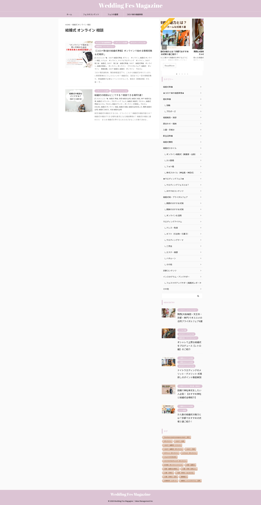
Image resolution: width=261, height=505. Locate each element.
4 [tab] (185, 74)
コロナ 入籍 (180, 441)
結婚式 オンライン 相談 (109, 107)
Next (200, 47)
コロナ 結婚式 (113, 69)
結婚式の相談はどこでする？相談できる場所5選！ (119, 95)
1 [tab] (176, 74)
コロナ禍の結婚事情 (135, 14)
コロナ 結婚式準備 (115, 57)
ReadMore (182, 65)
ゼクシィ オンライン (131, 57)
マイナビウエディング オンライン (131, 60)
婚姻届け (184, 477)
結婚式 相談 (136, 98)
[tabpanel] (182, 45)
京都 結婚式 (191, 465)
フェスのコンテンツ (91, 14)
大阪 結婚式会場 (116, 109)
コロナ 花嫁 (191, 449)
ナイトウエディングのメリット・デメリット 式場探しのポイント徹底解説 (189, 374)
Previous (164, 47)
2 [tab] (179, 74)
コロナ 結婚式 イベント (172, 445)
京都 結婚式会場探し (171, 469)
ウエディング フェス (118, 101)
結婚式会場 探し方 (135, 107)
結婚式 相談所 (132, 101)
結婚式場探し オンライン (107, 66)
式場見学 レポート (170, 481)
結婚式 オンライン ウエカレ (131, 69)
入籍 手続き (168, 473)
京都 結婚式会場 (125, 98)
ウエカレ (142, 101)
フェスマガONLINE (170, 457)
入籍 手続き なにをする (185, 473)
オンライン (167, 441)
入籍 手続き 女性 (170, 477)
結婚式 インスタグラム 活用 (190, 481)
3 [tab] (182, 74)
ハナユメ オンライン (109, 60)
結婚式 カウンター (104, 101)
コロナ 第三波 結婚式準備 (117, 63)
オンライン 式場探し (132, 104)
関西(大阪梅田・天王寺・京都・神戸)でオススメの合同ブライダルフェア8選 (182, 53)
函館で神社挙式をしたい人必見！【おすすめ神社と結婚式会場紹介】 (189, 394)
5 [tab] (187, 74)
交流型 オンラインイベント (173, 465)
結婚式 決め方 (104, 109)
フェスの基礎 (113, 14)
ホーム (69, 14)
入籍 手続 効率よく (189, 469)
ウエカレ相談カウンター (115, 104)
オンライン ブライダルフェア (129, 66)
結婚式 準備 (113, 98)
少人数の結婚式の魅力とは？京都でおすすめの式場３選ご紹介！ (189, 418)
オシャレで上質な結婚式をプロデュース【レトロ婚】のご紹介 (189, 345)
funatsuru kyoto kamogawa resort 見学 (176, 437)
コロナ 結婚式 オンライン (173, 449)
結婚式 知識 (123, 107)
